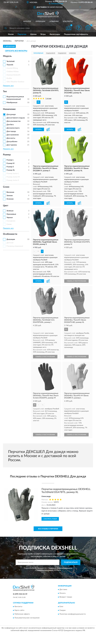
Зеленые (9, 211)
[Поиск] (5, 28)
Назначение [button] (9, 109)
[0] (88, 27)
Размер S (10, 167)
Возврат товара (66, 597)
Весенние (10, 192)
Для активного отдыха (15, 118)
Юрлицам (40, 21)
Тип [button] (5, 91)
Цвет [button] (5, 206)
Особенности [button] (10, 234)
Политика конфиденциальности (73, 614)
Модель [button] (7, 56)
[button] (56, 3)
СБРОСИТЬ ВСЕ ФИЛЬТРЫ (16, 51)
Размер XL (10, 170)
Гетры (43, 34)
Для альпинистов (13, 121)
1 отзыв (48, 98)
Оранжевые (11, 214)
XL (39, 102)
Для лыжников (12, 135)
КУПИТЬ (39, 129)
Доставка (63, 589)
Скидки (63, 610)
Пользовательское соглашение (27, 618)
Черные (9, 217)
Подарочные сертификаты (76, 34)
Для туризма (11, 145)
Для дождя (11, 114)
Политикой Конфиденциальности (60, 568)
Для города (11, 131)
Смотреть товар (50, 519)
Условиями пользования (44, 570)
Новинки (54, 21)
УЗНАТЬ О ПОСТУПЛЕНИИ (76, 281)
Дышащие (10, 239)
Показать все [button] (8, 86)
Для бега (10, 125)
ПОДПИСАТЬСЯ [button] (71, 562)
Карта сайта (19, 610)
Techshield (10, 61)
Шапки (33, 34)
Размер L (10, 160)
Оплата (63, 593)
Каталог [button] (27, 21)
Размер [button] (7, 155)
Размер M (10, 163)
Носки (11, 34)
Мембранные (11, 102)
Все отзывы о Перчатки (48, 529)
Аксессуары (55, 34)
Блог (61, 606)
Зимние (9, 195)
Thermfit (9, 65)
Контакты (68, 21)
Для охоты (10, 138)
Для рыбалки (11, 141)
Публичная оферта (22, 614)
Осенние (10, 199)
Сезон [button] (6, 187)
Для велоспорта (13, 128)
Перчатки (22, 34)
